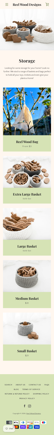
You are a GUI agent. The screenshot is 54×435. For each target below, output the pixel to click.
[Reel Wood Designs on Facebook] (24, 406)
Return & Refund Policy (17, 394)
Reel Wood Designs (27, 4)
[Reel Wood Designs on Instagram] (29, 406)
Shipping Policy (41, 394)
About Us (20, 385)
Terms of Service (31, 389)
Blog (16, 389)
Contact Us (35, 385)
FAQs (46, 385)
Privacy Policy (27, 399)
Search (8, 385)
